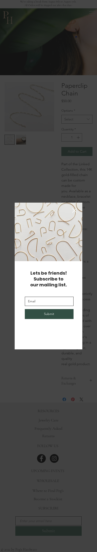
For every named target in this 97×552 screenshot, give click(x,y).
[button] (74, 210)
